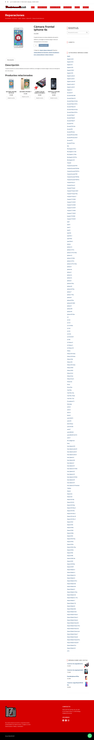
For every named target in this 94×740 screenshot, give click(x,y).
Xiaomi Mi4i (70, 530)
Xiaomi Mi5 (70, 536)
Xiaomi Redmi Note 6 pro (73, 631)
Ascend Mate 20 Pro (72, 112)
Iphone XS (69, 311)
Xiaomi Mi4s (70, 533)
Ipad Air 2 (69, 235)
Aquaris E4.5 (70, 61)
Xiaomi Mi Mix (71, 510)
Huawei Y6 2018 (71, 205)
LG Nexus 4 (70, 342)
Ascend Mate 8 (71, 118)
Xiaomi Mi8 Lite (71, 558)
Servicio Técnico (55, 7)
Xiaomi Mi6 (70, 552)
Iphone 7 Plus (70, 294)
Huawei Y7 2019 (71, 213)
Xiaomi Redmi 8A (71, 609)
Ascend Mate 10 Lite (72, 101)
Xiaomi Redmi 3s (71, 575)
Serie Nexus (70, 423)
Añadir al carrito (43, 45)
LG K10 (69, 334)
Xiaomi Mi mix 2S (71, 516)
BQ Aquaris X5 (71, 160)
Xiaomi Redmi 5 (71, 589)
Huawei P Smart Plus (72, 193)
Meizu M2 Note (71, 353)
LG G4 (68, 328)
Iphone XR (69, 308)
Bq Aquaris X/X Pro (72, 157)
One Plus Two (70, 398)
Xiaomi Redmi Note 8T (73, 642)
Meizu (68, 350)
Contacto (86, 7)
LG (68, 317)
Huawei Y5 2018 (71, 199)
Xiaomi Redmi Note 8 (72, 637)
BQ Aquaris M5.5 (71, 148)
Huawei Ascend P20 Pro (73, 171)
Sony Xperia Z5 (71, 482)
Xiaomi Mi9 (70, 561)
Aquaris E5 (70, 64)
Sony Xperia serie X (72, 451)
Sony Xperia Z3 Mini (72, 477)
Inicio (33, 7)
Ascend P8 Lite (71, 132)
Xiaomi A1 (69, 494)
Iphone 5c (69, 275)
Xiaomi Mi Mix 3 (71, 519)
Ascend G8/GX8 (71, 95)
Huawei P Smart (71, 188)
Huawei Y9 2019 (71, 219)
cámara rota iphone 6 (53, 52)
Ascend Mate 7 (71, 115)
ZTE (68, 651)
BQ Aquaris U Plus (71, 154)
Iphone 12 (69, 255)
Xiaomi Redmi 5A (71, 595)
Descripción (10, 60)
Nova (68, 384)
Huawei (69, 162)
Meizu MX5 (70, 370)
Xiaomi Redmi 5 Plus (72, 592)
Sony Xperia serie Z (72, 454)
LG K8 (68, 339)
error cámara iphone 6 (39, 54)
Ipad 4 (68, 230)
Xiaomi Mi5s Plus (71, 547)
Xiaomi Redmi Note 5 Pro (73, 625)
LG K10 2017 (70, 336)
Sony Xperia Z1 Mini (72, 468)
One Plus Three (71, 395)
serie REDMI (70, 432)
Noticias (77, 7)
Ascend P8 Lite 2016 (72, 134)
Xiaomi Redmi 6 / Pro (72, 597)
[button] (90, 736)
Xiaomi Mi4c (70, 527)
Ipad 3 (68, 227)
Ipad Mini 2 (70, 241)
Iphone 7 (69, 292)
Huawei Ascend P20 (72, 165)
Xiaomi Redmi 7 (71, 600)
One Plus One (70, 393)
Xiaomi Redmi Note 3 (72, 617)
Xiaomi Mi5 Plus (71, 538)
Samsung (69, 404)
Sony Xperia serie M (72, 449)
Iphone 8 (69, 297)
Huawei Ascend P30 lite (73, 176)
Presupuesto (67, 7)
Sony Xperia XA (71, 460)
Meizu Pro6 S (70, 378)
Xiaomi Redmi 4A (71, 583)
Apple (41, 50)
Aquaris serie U (71, 84)
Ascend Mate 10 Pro (72, 104)
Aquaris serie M (71, 81)
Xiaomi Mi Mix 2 (71, 513)
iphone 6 (51, 54)
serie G (69, 409)
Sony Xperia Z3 (71, 474)
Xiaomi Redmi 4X (71, 586)
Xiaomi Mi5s (70, 544)
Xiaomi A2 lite (70, 499)
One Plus (69, 390)
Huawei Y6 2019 (71, 207)
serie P (68, 429)
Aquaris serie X (71, 87)
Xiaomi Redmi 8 (71, 606)
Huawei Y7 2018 (71, 210)
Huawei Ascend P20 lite (73, 168)
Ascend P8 (69, 129)
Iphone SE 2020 (71, 303)
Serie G (69, 412)
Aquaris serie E (71, 78)
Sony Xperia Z (70, 463)
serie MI (69, 421)
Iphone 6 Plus (70, 283)
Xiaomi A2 (69, 496)
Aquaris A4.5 (70, 59)
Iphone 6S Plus (70, 289)
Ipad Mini (69, 238)
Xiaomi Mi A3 (70, 502)
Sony (68, 443)
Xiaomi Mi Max (71, 505)
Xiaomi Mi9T (70, 566)
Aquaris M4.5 (70, 70)
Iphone (45, 50)
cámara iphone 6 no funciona (41, 52)
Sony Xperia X (70, 457)
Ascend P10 (70, 123)
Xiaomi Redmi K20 (71, 611)
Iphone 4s (69, 269)
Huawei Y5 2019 (71, 202)
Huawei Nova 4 (71, 185)
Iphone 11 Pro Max (72, 252)
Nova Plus (69, 387)
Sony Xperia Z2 (71, 471)
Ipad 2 (68, 224)
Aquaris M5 (70, 73)
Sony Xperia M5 (71, 446)
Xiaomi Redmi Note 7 (72, 634)
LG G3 (68, 322)
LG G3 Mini (70, 325)
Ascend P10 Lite (71, 126)
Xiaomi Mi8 (70, 555)
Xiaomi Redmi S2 (71, 648)
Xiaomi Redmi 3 (71, 572)
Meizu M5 (69, 362)
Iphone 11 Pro (70, 249)
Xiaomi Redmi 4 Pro (72, 580)
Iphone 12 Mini (71, 258)
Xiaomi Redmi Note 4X (73, 623)
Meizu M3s (70, 359)
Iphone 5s (69, 277)
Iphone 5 (69, 272)
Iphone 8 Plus (70, 300)
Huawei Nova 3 (71, 182)
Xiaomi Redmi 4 (71, 578)
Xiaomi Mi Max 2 (71, 508)
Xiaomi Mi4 (70, 524)
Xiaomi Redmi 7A (71, 603)
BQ (68, 146)
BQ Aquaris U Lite (71, 151)
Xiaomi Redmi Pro (71, 645)
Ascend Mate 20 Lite (72, 109)
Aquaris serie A (71, 75)
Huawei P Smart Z (71, 196)
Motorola (69, 381)
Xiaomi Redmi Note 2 (72, 614)
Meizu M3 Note (71, 356)
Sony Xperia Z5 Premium (73, 485)
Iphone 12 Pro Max (72, 263)
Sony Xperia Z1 (71, 465)
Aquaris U (69, 90)
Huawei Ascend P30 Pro (73, 179)
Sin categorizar (71, 440)
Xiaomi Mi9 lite (71, 564)
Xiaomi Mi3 (70, 522)
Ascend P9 (69, 140)
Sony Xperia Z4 (71, 479)
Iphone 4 (69, 266)
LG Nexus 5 (70, 345)
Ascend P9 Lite (71, 143)
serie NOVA (70, 426)
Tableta (69, 488)
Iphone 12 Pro (70, 261)
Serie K (69, 415)
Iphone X (69, 306)
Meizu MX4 (70, 367)
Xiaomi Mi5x (70, 550)
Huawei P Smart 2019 (72, 191)
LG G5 (68, 331)
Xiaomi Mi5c (70, 541)
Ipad (68, 221)
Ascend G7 (70, 92)
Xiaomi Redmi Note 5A (73, 628)
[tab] (10, 60)
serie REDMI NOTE (72, 435)
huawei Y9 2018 (71, 216)
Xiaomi (69, 491)
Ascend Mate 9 (71, 120)
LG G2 (68, 320)
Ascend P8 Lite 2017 (72, 137)
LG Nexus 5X (70, 348)
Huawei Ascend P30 (72, 174)
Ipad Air (69, 233)
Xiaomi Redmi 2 (71, 569)
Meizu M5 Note (71, 364)
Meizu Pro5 (70, 373)
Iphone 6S (49, 50)
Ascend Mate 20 (71, 106)
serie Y (68, 437)
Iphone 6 (69, 280)
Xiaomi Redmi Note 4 (72, 620)
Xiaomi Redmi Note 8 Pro (73, 639)
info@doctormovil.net (67, 713)
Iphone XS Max (71, 314)
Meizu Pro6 (70, 376)
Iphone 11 (69, 247)
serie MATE (70, 418)
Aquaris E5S (70, 67)
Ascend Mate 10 (71, 98)
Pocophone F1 (70, 401)
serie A (69, 407)
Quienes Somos (42, 7)
